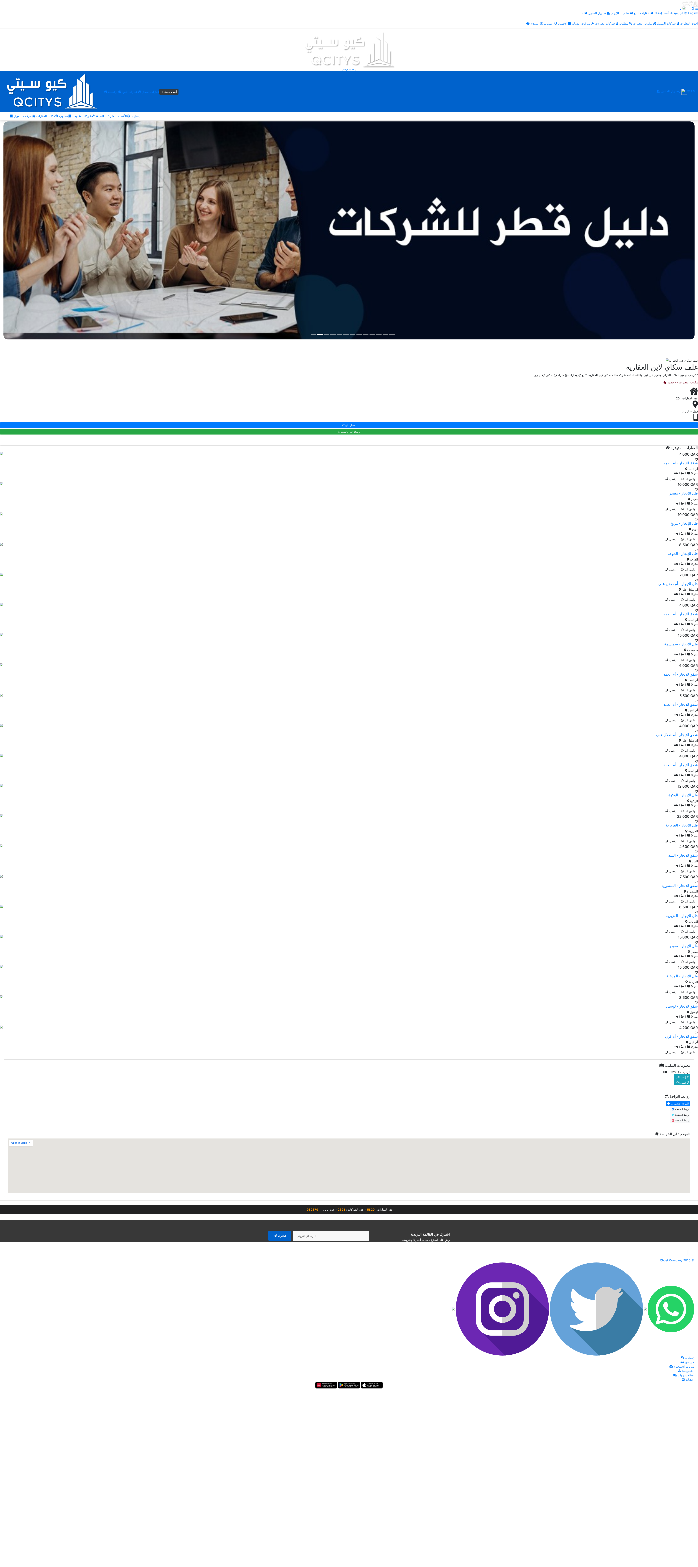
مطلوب (624, 23)
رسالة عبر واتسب (350, 431)
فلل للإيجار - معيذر (683, 493)
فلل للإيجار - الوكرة (683, 794)
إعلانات (689, 1379)
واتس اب (689, 478)
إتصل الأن (350, 424)
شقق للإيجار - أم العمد (680, 463)
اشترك (282, 1235)
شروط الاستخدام (683, 1366)
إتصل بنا (549, 23)
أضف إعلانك (661, 13)
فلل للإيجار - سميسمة (681, 644)
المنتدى (535, 23)
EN (692, 91)
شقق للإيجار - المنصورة (680, 885)
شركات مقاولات (605, 23)
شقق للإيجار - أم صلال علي (677, 734)
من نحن (689, 1362)
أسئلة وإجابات (685, 1375)
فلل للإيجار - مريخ (684, 523)
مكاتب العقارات (643, 23)
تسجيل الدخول (597, 13)
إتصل (671, 478)
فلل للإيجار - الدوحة (683, 553)
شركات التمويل (667, 23)
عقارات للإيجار (620, 13)
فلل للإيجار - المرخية (682, 976)
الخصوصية (687, 1370)
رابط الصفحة (681, 1108)
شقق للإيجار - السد (683, 855)
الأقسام (563, 23)
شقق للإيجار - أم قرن (681, 1036)
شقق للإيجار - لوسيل (682, 1006)
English (692, 13)
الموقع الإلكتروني (679, 1103)
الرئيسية (112, 92)
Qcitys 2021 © (349, 69)
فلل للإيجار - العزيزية (682, 825)
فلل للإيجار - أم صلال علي (678, 583)
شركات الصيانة (581, 23)
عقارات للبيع (642, 13)
